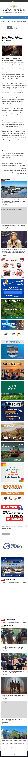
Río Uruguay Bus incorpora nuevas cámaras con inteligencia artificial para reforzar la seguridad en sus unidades (13, 721)
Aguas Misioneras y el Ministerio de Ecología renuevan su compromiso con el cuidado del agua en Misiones (15, 171)
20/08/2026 (5, 228)
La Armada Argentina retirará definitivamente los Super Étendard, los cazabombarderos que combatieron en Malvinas (13, 201)
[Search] (26, 17)
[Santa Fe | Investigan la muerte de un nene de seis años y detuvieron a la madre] (14, 215)
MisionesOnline (6, 157)
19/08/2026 (5, 255)
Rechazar (14, 750)
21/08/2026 (5, 204)
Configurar (14, 754)
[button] (2, 17)
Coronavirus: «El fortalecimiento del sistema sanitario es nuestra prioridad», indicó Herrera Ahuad (13, 165)
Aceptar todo (14, 747)
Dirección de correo (6, 528)
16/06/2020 (5, 42)
